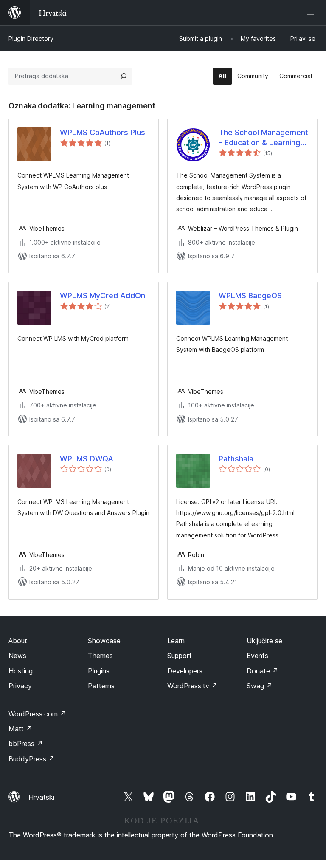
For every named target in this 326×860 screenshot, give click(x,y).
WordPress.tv (192, 686)
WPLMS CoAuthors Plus (102, 132)
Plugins (99, 671)
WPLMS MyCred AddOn (102, 295)
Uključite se (264, 641)
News (17, 655)
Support (179, 655)
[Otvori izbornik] (312, 12)
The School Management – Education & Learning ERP (263, 137)
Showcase (104, 641)
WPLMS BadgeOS (250, 295)
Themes (100, 655)
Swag (260, 686)
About (17, 641)
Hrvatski (41, 797)
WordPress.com (37, 714)
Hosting (20, 671)
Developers (184, 671)
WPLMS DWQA (86, 458)
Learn (176, 641)
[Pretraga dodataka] (123, 76)
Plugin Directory (30, 38)
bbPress (25, 743)
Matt (20, 728)
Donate (262, 671)
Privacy (20, 686)
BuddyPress (31, 759)
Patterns (101, 686)
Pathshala (236, 458)
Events (257, 655)
